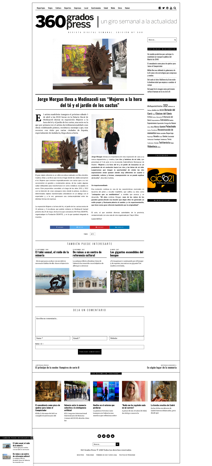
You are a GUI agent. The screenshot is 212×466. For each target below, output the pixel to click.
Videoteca (152, 146)
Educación (159, 117)
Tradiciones (150, 143)
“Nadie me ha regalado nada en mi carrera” (134, 406)
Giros (120, 8)
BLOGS (162, 110)
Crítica (149, 116)
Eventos (171, 120)
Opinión (162, 126)
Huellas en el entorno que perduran (104, 406)
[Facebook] (160, 8)
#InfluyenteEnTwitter (155, 106)
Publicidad (90, 455)
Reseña (156, 136)
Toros (169, 139)
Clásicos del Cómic (163, 113)
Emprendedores (156, 120)
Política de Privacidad (127, 455)
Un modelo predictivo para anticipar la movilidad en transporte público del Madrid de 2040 (160, 57)
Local (86, 8)
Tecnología (157, 139)
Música (156, 126)
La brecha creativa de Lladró (163, 405)
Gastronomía (96, 8)
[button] (174, 40)
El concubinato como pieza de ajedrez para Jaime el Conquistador (161, 64)
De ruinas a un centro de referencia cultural (87, 253)
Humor (127, 8)
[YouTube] (171, 8)
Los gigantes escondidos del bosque (126, 253)
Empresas (77, 8)
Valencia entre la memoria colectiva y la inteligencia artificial (75, 408)
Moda (113, 8)
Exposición (160, 123)
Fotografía (167, 123)
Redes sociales (161, 133)
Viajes (50, 8)
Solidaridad (150, 139)
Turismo (156, 143)
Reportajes (41, 8)
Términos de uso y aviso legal (106, 455)
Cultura (58, 8)
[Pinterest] (167, 8)
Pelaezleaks (171, 126)
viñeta (158, 147)
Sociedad (171, 136)
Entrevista (164, 119)
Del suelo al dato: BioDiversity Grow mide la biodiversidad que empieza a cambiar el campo (161, 82)
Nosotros (80, 455)
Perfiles (149, 130)
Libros (148, 127)
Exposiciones (152, 123)
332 (165, 105)
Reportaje (169, 133)
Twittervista (164, 142)
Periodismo (154, 130)
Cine (153, 114)
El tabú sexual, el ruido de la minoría (52, 253)
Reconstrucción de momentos (160, 131)
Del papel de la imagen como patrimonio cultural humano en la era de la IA (161, 90)
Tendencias (164, 139)
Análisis (154, 110)
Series (165, 136)
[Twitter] (163, 8)
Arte (92, 234)
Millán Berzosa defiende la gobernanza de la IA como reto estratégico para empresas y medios (162, 73)
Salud (106, 8)
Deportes (67, 8)
